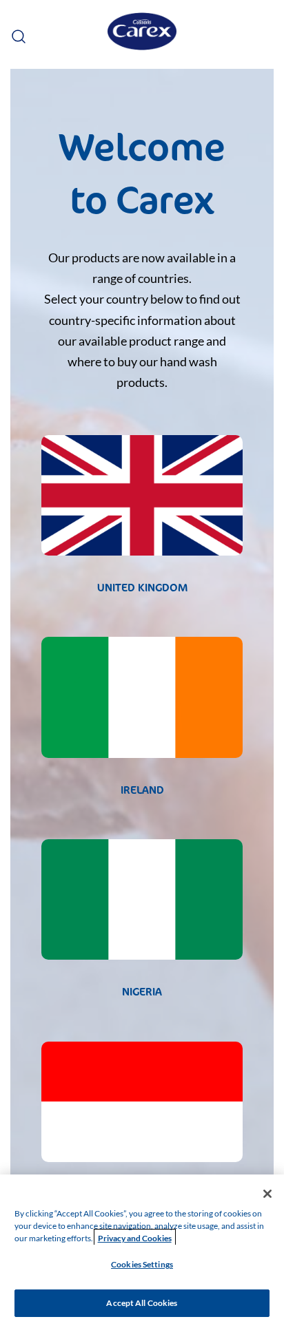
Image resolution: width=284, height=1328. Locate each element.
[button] (17, 34)
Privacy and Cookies (135, 1238)
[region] (142, 1251)
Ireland (142, 790)
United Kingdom (142, 587)
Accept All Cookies (141, 1303)
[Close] (267, 1194)
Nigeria (142, 991)
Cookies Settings (142, 1264)
